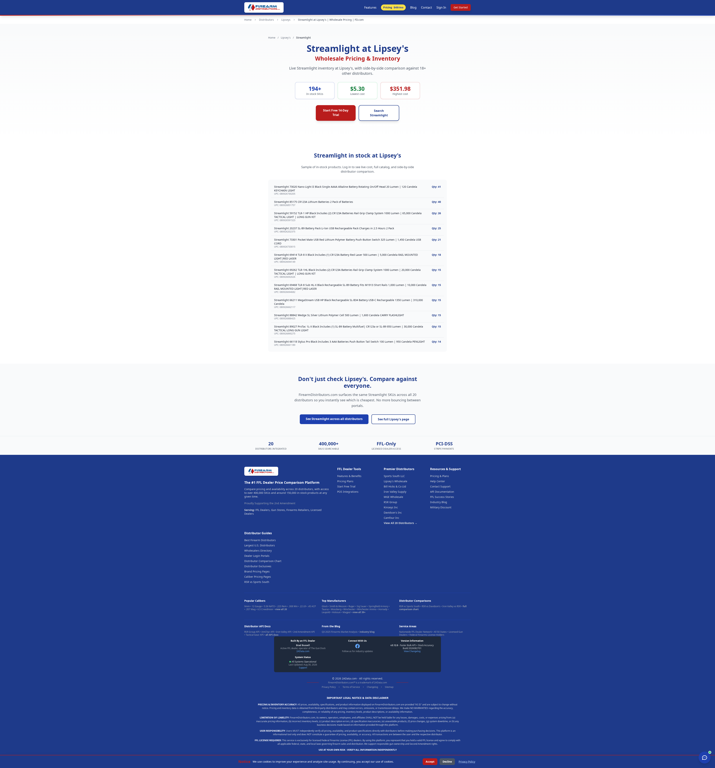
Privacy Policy (329, 687)
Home (248, 19)
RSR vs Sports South (256, 582)
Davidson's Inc (393, 512)
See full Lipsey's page (393, 419)
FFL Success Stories (442, 497)
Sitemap (389, 687)
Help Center (437, 481)
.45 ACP (312, 606)
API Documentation (442, 491)
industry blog (367, 631)
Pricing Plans (345, 481)
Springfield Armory (378, 606)
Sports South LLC (394, 476)
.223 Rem (282, 606)
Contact (426, 7)
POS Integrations (347, 491)
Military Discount (440, 507)
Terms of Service (351, 687)
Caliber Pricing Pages (257, 576)
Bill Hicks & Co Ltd (395, 486)
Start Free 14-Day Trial (335, 112)
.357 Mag (250, 609)
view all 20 (281, 609)
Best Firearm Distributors (260, 540)
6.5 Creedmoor (265, 609)
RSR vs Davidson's (431, 606)
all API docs (272, 634)
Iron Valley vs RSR (451, 606)
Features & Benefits (349, 476)
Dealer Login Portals (256, 556)
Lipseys (285, 19)
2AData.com (302, 651)
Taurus (325, 609)
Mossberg (336, 609)
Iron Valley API (283, 631)
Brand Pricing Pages (257, 571)
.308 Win (293, 606)
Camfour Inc (391, 518)
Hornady (382, 609)
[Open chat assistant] (705, 758)
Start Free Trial (346, 486)
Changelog (372, 687)
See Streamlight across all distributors (334, 419)
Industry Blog (438, 502)
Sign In (441, 7)
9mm (247, 606)
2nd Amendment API (304, 631)
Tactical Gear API (254, 634)
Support (303, 667)
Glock (325, 606)
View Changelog (412, 651)
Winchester (349, 609)
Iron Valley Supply (395, 491)
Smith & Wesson (338, 606)
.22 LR (303, 606)
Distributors (266, 19)
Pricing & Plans (439, 476)
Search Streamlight (379, 113)
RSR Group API (251, 631)
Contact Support (440, 486)
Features (370, 7)
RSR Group (390, 502)
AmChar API (267, 631)
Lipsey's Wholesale (395, 481)
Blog (413, 7)
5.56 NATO (269, 606)
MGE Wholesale (393, 497)
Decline (447, 761)
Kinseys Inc (391, 507)
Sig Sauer (362, 606)
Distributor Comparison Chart (262, 561)
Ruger (352, 606)
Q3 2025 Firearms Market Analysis (340, 631)
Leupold (326, 612)
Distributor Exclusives (257, 566)
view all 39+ (359, 612)
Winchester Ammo (366, 609)
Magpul (346, 612)
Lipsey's (286, 37)
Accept (430, 761)
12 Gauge (257, 606)
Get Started (461, 7)
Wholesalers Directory (258, 550)
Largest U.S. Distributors (259, 545)
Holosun (336, 612)
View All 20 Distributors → (400, 523)
